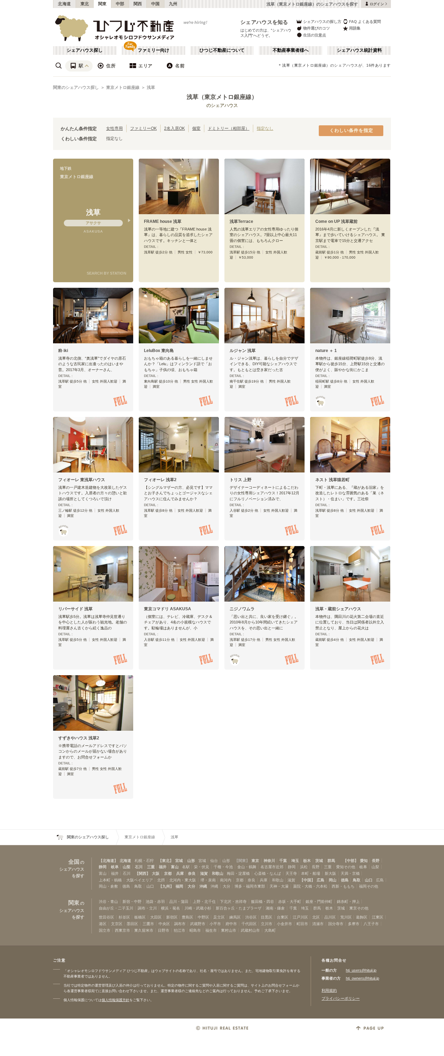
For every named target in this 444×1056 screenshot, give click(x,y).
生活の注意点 (314, 35)
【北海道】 (108, 860)
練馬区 (235, 917)
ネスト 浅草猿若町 (332, 479)
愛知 (364, 860)
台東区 (282, 917)
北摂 (161, 880)
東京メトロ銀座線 (122, 87)
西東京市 (122, 930)
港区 (102, 924)
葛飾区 (361, 917)
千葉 (283, 860)
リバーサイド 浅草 (75, 608)
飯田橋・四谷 (262, 901)
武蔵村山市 (250, 930)
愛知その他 (345, 867)
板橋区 (140, 917)
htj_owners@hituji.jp (362, 978)
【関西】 (142, 873)
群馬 (331, 860)
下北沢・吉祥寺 (233, 901)
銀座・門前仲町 (319, 901)
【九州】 (166, 886)
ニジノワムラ (242, 608)
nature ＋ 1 (326, 350)
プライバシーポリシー (341, 998)
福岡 (179, 886)
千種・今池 (223, 867)
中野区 (203, 917)
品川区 (330, 917)
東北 (84, 3)
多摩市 (353, 924)
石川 (139, 867)
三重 (151, 867)
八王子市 (371, 924)
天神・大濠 (279, 886)
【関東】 (242, 860)
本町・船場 (310, 873)
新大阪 (330, 873)
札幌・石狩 (144, 860)
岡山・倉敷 (108, 886)
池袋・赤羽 (155, 901)
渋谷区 (251, 917)
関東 (102, 3)
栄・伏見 (201, 867)
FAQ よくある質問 (365, 21)
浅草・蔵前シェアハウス (338, 608)
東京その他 (358, 908)
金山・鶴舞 (246, 867)
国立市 (104, 930)
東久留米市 (143, 930)
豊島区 (187, 917)
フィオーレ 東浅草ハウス (81, 479)
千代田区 (249, 924)
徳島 (345, 880)
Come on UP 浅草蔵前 (336, 221)
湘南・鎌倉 (275, 908)
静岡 (102, 867)
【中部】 (350, 860)
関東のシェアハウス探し (76, 87)
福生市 (211, 930)
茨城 (319, 860)
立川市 (266, 924)
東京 (255, 860)
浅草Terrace (241, 221)
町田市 (302, 924)
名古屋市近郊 (272, 867)
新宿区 (172, 917)
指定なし (265, 128)
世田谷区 (106, 917)
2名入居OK (174, 128)
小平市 (215, 924)
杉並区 (124, 917)
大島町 (270, 930)
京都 (168, 873)
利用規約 (329, 990)
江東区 (377, 917)
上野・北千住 (204, 901)
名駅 (186, 867)
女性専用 (114, 128)
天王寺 (291, 873)
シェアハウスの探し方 (322, 21)
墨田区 (132, 924)
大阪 (156, 873)
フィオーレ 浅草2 (160, 479)
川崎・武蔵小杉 (198, 908)
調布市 (180, 924)
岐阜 (115, 867)
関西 (138, 3)
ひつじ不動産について (222, 50)
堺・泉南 (208, 880)
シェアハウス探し (85, 50)
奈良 (192, 873)
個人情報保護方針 (115, 1000)
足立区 (219, 917)
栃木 (307, 860)
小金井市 (284, 924)
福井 (162, 867)
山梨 (126, 867)
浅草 (151, 87)
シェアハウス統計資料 (359, 50)
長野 (375, 860)
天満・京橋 (350, 873)
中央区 (164, 924)
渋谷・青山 (108, 901)
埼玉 (295, 860)
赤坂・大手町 (289, 901)
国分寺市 (335, 924)
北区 (316, 917)
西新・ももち (343, 886)
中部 (120, 3)
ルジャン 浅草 (243, 350)
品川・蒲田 (178, 901)
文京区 (116, 924)
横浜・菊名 (170, 908)
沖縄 (203, 886)
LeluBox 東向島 (159, 350)
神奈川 (269, 860)
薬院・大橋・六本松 (310, 886)
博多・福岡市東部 (249, 886)
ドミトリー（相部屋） (228, 128)
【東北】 (165, 860)
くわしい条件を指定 (351, 130)
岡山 (332, 880)
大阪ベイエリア (139, 880)
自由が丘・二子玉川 (116, 908)
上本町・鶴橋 (110, 880)
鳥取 (356, 880)
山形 (191, 860)
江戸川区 (300, 917)
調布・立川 (147, 908)
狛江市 (179, 930)
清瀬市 (318, 924)
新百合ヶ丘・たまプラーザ (239, 908)
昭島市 (195, 930)
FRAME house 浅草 (162, 221)
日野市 (163, 930)
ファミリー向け (153, 50)
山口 (369, 880)
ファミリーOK (143, 128)
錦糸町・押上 (348, 901)
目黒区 (266, 917)
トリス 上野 (240, 479)
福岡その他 (368, 886)
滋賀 (204, 873)
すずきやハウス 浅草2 (78, 738)
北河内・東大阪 (182, 880)
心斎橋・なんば (267, 873)
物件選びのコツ (316, 28)
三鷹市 (148, 924)
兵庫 (180, 873)
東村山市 (228, 930)
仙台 (214, 860)
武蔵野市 (197, 924)
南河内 (225, 880)
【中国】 (307, 880)
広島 (320, 880)
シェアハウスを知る (264, 22)
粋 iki (63, 350)
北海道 (64, 3)
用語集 (354, 28)
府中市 (231, 924)
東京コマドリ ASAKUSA (167, 608)
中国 (155, 3)
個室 (196, 128)
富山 (175, 867)
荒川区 (346, 917)
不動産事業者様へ (291, 50)
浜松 (304, 867)
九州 (173, 3)
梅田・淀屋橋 (238, 873)
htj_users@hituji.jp (361, 970)
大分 (191, 886)
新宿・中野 (132, 901)
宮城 (179, 860)
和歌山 (217, 873)
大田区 (156, 917)
